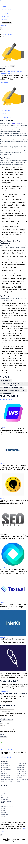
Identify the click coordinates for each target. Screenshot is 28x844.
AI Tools (4, 32)
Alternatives (7, 117)
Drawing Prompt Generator (7, 779)
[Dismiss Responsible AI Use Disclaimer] (1, 835)
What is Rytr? (5, 380)
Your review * (3, 721)
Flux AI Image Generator (6, 781)
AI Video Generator (5, 777)
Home (4, 6)
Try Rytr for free (4, 82)
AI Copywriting (9, 73)
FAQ (4, 114)
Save (13, 66)
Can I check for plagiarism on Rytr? (12, 390)
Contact (3, 816)
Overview (6, 111)
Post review (3, 736)
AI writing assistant (15, 123)
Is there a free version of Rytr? (11, 388)
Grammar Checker (5, 773)
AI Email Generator (5, 765)
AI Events (3, 810)
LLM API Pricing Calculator (7, 806)
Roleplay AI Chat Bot (6, 801)
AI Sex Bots (3, 793)
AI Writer (3, 771)
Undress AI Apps (5, 795)
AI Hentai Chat (4, 799)
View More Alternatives (6, 399)
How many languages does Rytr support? (13, 384)
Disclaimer (3, 812)
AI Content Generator (6, 769)
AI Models (5, 16)
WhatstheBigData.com (9, 750)
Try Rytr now (3, 691)
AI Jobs (3, 808)
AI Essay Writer (4, 763)
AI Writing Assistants (7, 34)
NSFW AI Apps (4, 791)
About (2, 804)
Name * (1, 707)
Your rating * (3, 718)
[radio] (1, 720)
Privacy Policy (4, 814)
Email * (1, 710)
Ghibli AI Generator (5, 775)
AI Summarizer (4, 767)
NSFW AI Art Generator (6, 797)
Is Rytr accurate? (6, 393)
